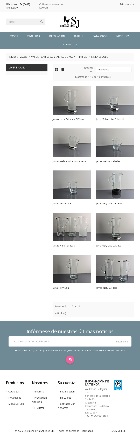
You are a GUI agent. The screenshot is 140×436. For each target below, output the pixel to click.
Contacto (70, 44)
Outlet (78, 36)
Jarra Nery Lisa (61, 287)
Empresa (39, 391)
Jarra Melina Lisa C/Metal (110, 119)
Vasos (14, 36)
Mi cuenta (65, 397)
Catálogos (100, 36)
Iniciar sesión (67, 391)
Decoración (57, 36)
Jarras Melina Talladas (108, 161)
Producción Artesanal (39, 399)
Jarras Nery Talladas (64, 245)
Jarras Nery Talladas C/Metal (68, 119)
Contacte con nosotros (66, 405)
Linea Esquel (17, 67)
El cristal (39, 407)
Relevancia (114, 69)
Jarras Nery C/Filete (106, 287)
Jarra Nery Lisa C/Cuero (109, 203)
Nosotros (123, 36)
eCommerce (117, 430)
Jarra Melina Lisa (62, 203)
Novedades (14, 397)
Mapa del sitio (16, 403)
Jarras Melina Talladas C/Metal (69, 161)
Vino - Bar (33, 36)
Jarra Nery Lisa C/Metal (109, 245)
